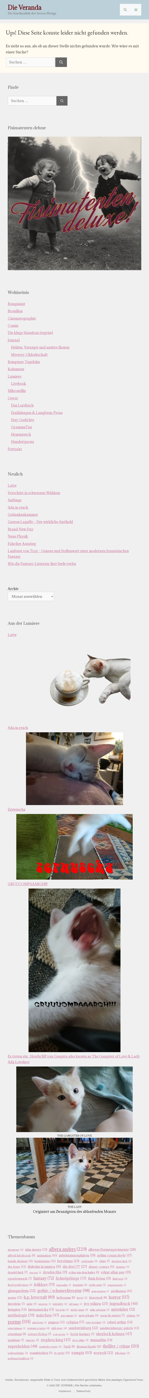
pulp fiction (39, 1322)
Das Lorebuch (22, 405)
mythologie (21, 1315)
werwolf (103, 1353)
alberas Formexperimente (112, 1249)
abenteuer (15, 1249)
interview (44, 1304)
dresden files (55, 1272)
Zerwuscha (16, 809)
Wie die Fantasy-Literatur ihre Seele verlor (42, 563)
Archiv (13, 589)
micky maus (79, 1309)
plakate (132, 1315)
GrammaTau (21, 427)
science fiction (39, 1334)
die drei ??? (75, 1266)
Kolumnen (16, 369)
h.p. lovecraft (39, 1297)
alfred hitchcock (21, 1255)
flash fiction (99, 1278)
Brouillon (15, 311)
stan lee (32, 1340)
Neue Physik (18, 536)
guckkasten (121, 1291)
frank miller (63, 1285)
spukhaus (16, 1340)
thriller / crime (121, 1346)
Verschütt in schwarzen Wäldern (34, 493)
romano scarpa (38, 1328)
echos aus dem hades (84, 1272)
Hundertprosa (22, 441)
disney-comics (101, 1267)
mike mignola (99, 1309)
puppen (56, 1322)
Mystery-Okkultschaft (29, 354)
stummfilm (101, 1340)
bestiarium (45, 1261)
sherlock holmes (114, 1333)
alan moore (36, 1249)
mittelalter (123, 1309)
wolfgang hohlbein (20, 1358)
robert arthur (119, 1322)
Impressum (65, 1391)
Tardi (69, 1346)
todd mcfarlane (18, 1353)
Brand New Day (20, 529)
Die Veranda (25, 7)
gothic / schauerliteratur (63, 1290)
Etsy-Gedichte (22, 420)
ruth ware (59, 1328)
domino (122, 1267)
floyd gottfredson (20, 1285)
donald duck (18, 1272)
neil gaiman (69, 1315)
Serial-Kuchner (82, 1334)
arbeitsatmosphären (77, 1255)
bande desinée (20, 1261)
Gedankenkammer (23, 514)
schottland (17, 1334)
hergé (82, 1297)
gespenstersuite (116, 1285)
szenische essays (50, 1346)
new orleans (88, 1315)
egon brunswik (20, 1278)
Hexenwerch (21, 434)
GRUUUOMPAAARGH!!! (27, 884)
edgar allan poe (116, 1272)
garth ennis (97, 1285)
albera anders (68, 1249)
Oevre (13, 398)
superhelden (22, 1346)
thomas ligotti (89, 1346)
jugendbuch (124, 1303)
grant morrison (100, 1291)
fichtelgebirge (71, 1278)
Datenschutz (83, 1391)
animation (47, 1255)
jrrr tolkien (96, 1303)
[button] (125, 10)
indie (32, 1304)
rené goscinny (95, 1322)
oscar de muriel (112, 1315)
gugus (15, 1297)
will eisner (122, 1353)
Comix (13, 325)
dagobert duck (121, 1261)
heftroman (65, 1297)
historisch (98, 1297)
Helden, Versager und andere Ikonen (40, 347)
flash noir (120, 1278)
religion (75, 1322)
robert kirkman (16, 1328)
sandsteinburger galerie (119, 1328)
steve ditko (80, 1340)
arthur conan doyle (114, 1255)
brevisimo (68, 1261)
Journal (14, 340)
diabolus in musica (44, 1266)
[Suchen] (61, 62)
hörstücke (16, 1304)
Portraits (15, 449)
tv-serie (62, 1353)
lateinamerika (41, 1309)
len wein (62, 1309)
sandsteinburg (83, 1328)
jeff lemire (75, 1304)
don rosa (35, 1272)
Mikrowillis (17, 391)
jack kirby (60, 1304)
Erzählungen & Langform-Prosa (37, 412)
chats (104, 1261)
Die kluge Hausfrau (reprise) (30, 333)
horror (119, 1297)
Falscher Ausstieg (22, 543)
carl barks (89, 1261)
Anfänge (15, 500)
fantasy (43, 1278)
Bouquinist (16, 304)
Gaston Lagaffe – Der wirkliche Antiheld (40, 522)
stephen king (55, 1339)
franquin (80, 1285)
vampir (81, 1352)
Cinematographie (22, 318)
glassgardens (22, 1291)
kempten (17, 1309)
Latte (12, 485)
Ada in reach (18, 507)
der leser (17, 1267)
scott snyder (60, 1334)
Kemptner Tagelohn (24, 362)
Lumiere (14, 376)
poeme (19, 1321)
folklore (44, 1284)
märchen (47, 1315)
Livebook (18, 383)
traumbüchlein (41, 1353)
